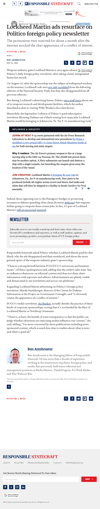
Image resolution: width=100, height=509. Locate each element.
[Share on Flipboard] (85, 63)
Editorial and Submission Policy (38, 462)
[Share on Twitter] (66, 63)
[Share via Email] (91, 63)
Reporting (12, 52)
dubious (69, 202)
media (9, 55)
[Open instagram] (17, 487)
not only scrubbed (58, 87)
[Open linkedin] (23, 487)
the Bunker (44, 303)
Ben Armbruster (16, 60)
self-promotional (26, 210)
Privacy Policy (19, 462)
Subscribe (80, 242)
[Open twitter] (14, 4)
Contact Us (57, 462)
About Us (6, 462)
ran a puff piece (72, 100)
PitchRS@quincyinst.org (74, 462)
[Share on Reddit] (78, 63)
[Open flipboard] (26, 4)
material (41, 210)
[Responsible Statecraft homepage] (30, 456)
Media (23, 52)
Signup (87, 479)
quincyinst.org (91, 3)
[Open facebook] (20, 4)
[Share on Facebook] (72, 63)
